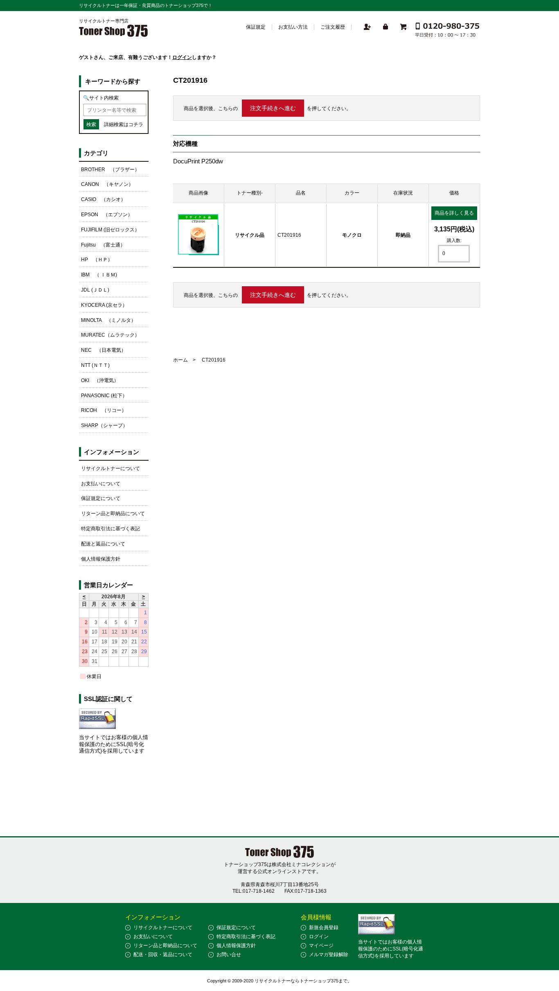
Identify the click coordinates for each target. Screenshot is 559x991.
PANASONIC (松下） (104, 395)
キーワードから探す (112, 81)
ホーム (180, 360)
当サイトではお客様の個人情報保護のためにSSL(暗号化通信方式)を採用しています (113, 744)
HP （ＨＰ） (97, 259)
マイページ (321, 945)
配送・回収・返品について (162, 954)
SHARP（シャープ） (104, 425)
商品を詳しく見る (454, 213)
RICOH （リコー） (103, 410)
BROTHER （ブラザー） (110, 169)
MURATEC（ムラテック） (110, 335)
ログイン (182, 57)
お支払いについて (100, 483)
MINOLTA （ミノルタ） (108, 320)
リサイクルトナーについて (110, 468)
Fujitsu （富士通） (103, 245)
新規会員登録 (323, 927)
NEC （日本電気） (103, 350)
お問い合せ (228, 954)
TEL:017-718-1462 (253, 891)
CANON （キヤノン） (107, 184)
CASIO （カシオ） (103, 199)
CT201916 (289, 235)
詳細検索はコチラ (123, 124)
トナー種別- (250, 193)
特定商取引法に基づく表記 (110, 529)
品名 (301, 193)
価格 (454, 193)
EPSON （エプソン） (107, 214)
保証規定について (100, 498)
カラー (352, 193)
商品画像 (198, 193)
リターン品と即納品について (113, 513)
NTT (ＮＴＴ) (95, 365)
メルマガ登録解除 (328, 954)
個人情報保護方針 (100, 559)
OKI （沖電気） (100, 380)
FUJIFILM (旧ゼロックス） (110, 230)
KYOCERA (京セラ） (104, 305)
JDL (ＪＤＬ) (95, 290)
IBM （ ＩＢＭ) (99, 275)
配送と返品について (103, 544)
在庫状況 (403, 193)
